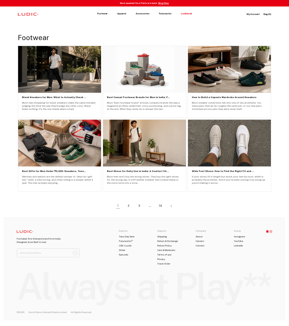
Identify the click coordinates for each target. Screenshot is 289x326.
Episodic (123, 254)
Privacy (161, 259)
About (199, 236)
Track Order (163, 263)
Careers (200, 241)
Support (161, 231)
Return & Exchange (167, 241)
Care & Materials (166, 250)
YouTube (238, 241)
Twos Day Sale (126, 236)
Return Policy (164, 245)
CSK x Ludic (125, 245)
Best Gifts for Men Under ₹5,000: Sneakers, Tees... (54, 171)
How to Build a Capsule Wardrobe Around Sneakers (224, 97)
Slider (122, 250)
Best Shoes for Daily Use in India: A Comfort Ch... (138, 171)
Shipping (162, 236)
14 (160, 205)
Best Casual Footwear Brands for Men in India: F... (138, 97)
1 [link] (118, 206)
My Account (253, 14)
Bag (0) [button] (267, 14)
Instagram (239, 236)
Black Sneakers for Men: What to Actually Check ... (54, 97)
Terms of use (164, 254)
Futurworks (126, 241)
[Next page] (171, 206)
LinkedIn (238, 245)
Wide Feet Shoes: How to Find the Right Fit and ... (223, 171)
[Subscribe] (75, 252)
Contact (200, 245)
